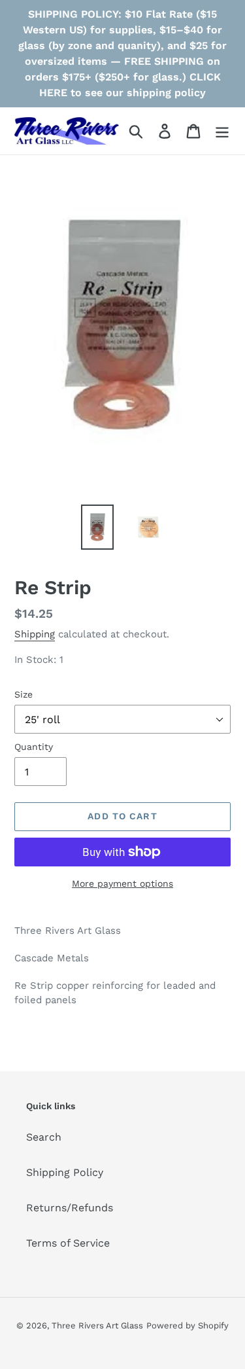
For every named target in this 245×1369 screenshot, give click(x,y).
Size (23, 694)
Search (43, 1137)
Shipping (34, 634)
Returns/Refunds (69, 1207)
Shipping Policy (64, 1172)
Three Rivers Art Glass (97, 1325)
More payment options (122, 883)
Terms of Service (68, 1243)
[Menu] (222, 131)
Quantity (33, 746)
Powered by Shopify (187, 1325)
